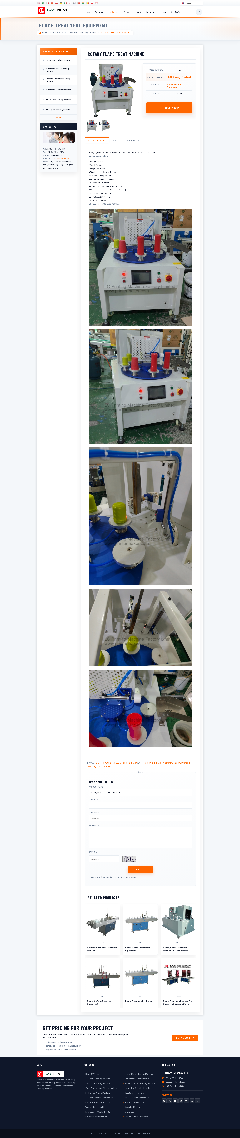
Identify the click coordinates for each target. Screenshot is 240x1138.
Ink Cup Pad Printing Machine (58, 109)
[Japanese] (70, 3)
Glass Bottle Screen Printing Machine (58, 79)
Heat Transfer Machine (134, 1102)
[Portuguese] (79, 3)
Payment (150, 12)
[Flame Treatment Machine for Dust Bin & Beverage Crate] (178, 975)
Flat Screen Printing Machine (137, 1079)
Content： (94, 825)
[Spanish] (52, 3)
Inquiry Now (171, 108)
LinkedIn (175, 1100)
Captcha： (94, 852)
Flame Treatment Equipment (73, 25)
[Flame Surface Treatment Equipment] (140, 921)
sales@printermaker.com (176, 1082)
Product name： (97, 787)
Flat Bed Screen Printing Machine (139, 1074)
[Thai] (96, 3)
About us (99, 12)
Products (113, 12)
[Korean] (74, 3)
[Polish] (92, 3)
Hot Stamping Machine (134, 1093)
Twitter (169, 1100)
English (188, 3)
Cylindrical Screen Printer (96, 1117)
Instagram (192, 1100)
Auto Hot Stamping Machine (137, 1098)
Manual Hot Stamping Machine (138, 1088)
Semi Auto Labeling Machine (58, 60)
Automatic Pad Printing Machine (99, 1098)
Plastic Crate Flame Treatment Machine (102, 949)
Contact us (176, 12)
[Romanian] (88, 3)
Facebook (164, 1100)
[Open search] (199, 12)
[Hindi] (83, 3)
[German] (61, 3)
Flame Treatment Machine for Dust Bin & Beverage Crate (177, 1002)
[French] (48, 3)
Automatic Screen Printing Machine (57, 70)
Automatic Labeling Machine (58, 90)
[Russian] (56, 3)
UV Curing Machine (133, 1107)
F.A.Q (138, 12)
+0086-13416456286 (63, 158)
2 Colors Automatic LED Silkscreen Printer (116, 762)
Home (87, 12)
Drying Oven (130, 1112)
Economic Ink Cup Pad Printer (98, 1112)
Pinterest (180, 1100)
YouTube (186, 1100)
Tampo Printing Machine (95, 1107)
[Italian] (65, 3)
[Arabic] (43, 3)
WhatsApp (197, 1100)
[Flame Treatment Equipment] (140, 975)
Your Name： (95, 800)
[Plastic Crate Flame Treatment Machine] (102, 921)
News (126, 12)
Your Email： (95, 812)
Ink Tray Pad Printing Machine (58, 99)
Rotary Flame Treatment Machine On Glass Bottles (175, 949)
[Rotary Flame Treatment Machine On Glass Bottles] (178, 921)
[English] (39, 3)
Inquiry (163, 12)
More (58, 117)
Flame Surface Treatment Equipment (137, 949)
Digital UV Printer (92, 1074)
